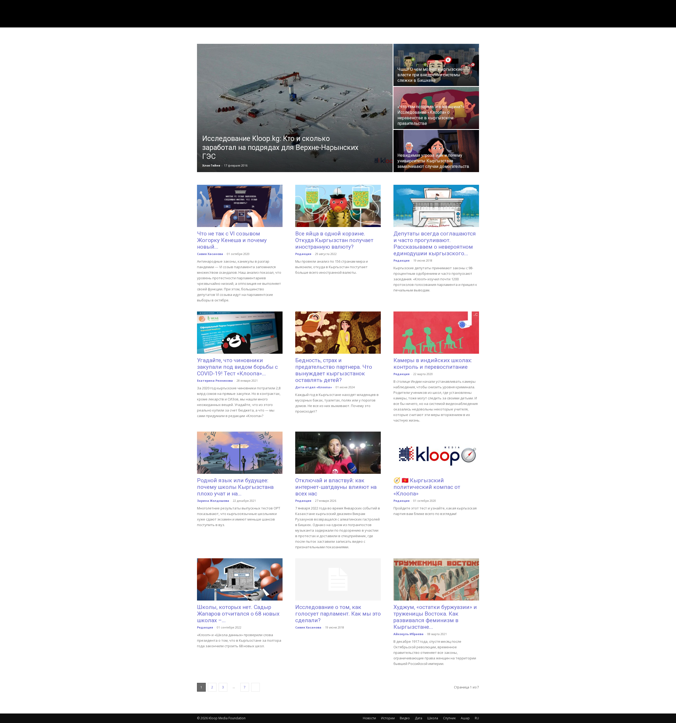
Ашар (465, 718)
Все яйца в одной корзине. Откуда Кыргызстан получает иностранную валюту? (334, 240)
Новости (369, 718)
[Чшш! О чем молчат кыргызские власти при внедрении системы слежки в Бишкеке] (436, 65)
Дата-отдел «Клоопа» (313, 387)
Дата (418, 718)
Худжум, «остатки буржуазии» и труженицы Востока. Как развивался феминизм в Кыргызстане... (435, 617)
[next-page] (255, 687)
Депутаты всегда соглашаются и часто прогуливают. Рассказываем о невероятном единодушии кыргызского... (434, 243)
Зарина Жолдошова (213, 501)
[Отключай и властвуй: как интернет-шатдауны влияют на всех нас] (338, 453)
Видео (405, 718)
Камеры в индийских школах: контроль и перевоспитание (432, 363)
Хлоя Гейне (211, 165)
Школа (432, 718)
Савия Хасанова (210, 254)
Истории (388, 718)
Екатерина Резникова (215, 380)
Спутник (449, 718)
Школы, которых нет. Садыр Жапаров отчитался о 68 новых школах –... (238, 613)
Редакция (303, 254)
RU (477, 718)
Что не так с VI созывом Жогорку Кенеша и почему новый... (232, 240)
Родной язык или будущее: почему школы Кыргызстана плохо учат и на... (235, 487)
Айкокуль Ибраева (408, 634)
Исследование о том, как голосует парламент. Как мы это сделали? (338, 613)
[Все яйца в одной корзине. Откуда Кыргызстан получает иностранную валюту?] (338, 206)
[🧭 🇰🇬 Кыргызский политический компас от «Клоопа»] (436, 453)
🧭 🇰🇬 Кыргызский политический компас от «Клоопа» (426, 487)
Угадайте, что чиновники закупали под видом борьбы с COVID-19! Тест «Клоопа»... (237, 367)
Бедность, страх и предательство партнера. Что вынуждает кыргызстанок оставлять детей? (333, 370)
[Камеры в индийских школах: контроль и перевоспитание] (436, 332)
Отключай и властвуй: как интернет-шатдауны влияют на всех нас (336, 487)
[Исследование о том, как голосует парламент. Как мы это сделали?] (338, 579)
